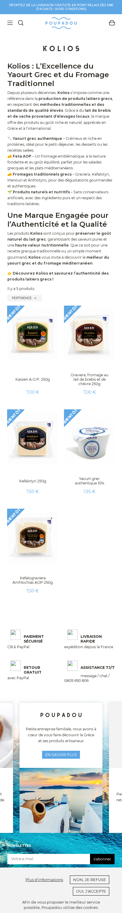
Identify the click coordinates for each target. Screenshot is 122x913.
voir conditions (70, 9)
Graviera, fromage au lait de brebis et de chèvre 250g (89, 379)
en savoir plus (61, 755)
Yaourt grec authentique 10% (89, 480)
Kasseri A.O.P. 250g (32, 379)
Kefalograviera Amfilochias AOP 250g (32, 580)
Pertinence (24, 298)
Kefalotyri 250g (32, 481)
